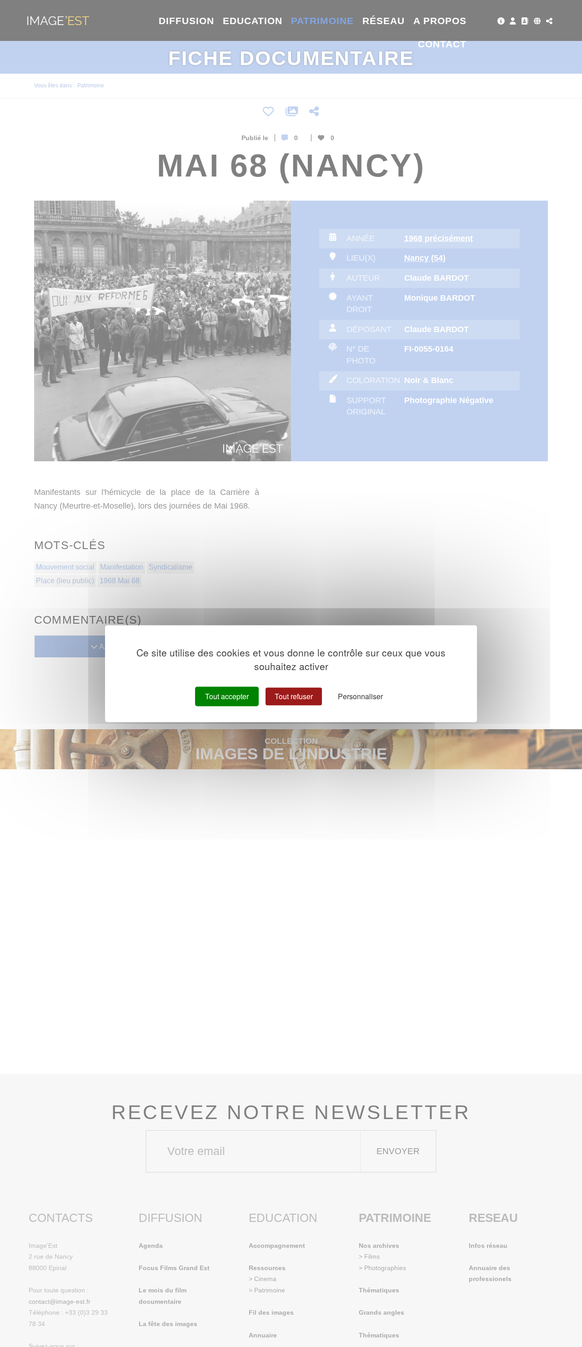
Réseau (383, 20)
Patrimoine (322, 20)
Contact (442, 44)
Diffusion (187, 20)
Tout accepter (227, 696)
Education (253, 20)
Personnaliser (360, 696)
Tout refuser (294, 696)
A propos (440, 20)
